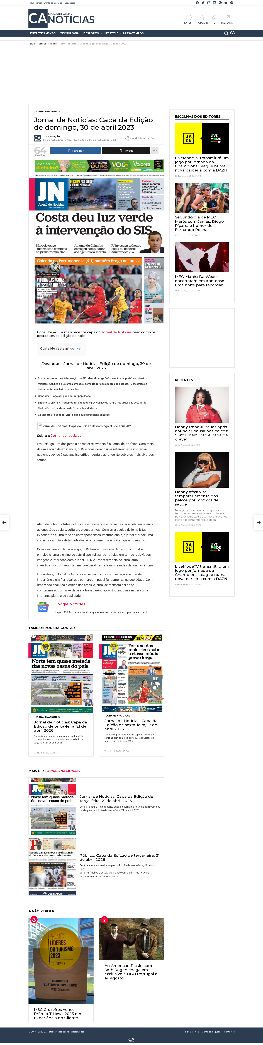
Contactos (69, 2)
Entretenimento (43, 33)
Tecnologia (69, 33)
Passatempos (133, 33)
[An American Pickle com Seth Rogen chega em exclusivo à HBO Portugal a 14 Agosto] (131, 939)
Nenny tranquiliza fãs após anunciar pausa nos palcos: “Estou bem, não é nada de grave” (201, 433)
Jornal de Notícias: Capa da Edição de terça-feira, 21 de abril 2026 (60, 726)
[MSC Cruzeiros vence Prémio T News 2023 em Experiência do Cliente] (61, 961)
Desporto (91, 33)
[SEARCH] (226, 33)
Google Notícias (70, 604)
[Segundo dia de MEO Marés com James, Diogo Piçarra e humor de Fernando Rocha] (202, 198)
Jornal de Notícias (116, 332)
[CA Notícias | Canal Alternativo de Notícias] (131, 1039)
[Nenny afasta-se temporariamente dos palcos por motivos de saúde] (202, 470)
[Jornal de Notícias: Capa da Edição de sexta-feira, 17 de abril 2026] (131, 673)
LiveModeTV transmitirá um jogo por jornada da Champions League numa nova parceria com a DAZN (202, 164)
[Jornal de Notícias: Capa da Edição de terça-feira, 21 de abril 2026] (61, 673)
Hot (214, 22)
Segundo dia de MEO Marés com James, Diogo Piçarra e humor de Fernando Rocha (199, 223)
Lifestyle (111, 33)
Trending (227, 22)
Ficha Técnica (35, 2)
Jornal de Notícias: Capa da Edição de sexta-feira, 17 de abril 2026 (131, 724)
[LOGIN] (232, 33)
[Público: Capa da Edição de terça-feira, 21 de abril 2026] (52, 867)
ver (79, 348)
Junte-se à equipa (53, 2)
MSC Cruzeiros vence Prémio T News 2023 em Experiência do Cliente (57, 1013)
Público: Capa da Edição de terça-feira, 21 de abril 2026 (120, 857)
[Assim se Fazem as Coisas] (4, 522)
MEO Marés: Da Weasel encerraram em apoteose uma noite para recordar (199, 280)
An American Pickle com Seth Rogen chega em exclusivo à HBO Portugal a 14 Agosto (130, 971)
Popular (202, 22)
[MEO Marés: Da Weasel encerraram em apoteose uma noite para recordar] (202, 257)
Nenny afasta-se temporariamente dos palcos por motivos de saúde (196, 498)
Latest (188, 22)
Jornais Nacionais (47, 717)
